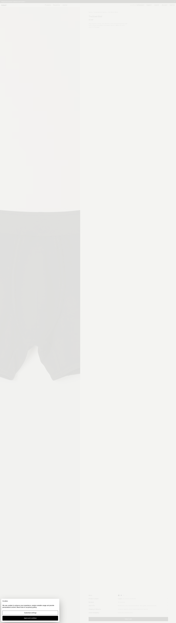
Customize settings (30, 613)
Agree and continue (30, 618)
